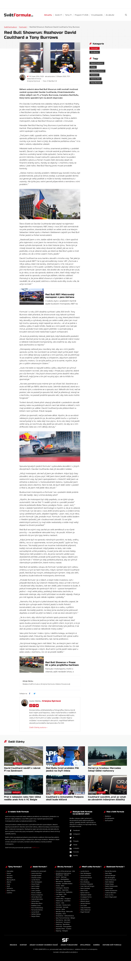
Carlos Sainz (35, 901)
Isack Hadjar (35, 886)
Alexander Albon (36, 903)
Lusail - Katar (60, 896)
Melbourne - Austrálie (63, 901)
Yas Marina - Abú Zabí (63, 920)
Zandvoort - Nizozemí (63, 922)
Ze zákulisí (110, 15)
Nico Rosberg (84, 882)
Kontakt (23, 945)
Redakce (108, 816)
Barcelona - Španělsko (63, 881)
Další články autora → (38, 727)
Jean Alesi (108, 873)
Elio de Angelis (110, 877)
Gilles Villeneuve (110, 880)
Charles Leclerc (36, 877)
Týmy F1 (68, 15)
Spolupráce (109, 820)
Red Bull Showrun (97, 71)
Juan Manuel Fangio (87, 886)
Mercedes (10, 871)
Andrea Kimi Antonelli (38, 871)
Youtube (76, 852)
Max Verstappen (36, 882)
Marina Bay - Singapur (63, 898)
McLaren (10, 875)
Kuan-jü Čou (109, 895)
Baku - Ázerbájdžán (62, 879)
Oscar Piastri (35, 884)
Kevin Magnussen (111, 897)
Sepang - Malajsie (62, 931)
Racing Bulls (11, 880)
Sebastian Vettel (85, 895)
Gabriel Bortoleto (37, 899)
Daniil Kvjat (109, 888)
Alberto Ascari (85, 901)
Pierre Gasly (35, 888)
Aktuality (48, 15)
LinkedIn (76, 848)
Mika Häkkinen (85, 910)
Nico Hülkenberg (37, 907)
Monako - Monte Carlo (63, 905)
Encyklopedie (97, 15)
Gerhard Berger (110, 875)
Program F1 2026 (81, 15)
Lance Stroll (35, 912)
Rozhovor (94, 75)
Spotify (75, 855)
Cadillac (9, 892)
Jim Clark (83, 905)
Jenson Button (85, 903)
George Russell (36, 875)
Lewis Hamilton (36, 873)
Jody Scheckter (85, 907)
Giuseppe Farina (85, 897)
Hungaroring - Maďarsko (64, 892)
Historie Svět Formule (112, 945)
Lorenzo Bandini (110, 892)
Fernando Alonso (37, 910)
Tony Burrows (96, 83)
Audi (8, 886)
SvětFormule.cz (10, 27)
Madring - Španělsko (63, 924)
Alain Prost (84, 890)
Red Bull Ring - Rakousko (64, 911)
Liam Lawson (35, 890)
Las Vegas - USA (61, 894)
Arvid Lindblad (36, 892)
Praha (93, 67)
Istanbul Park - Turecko (63, 928)
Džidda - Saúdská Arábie (64, 883)
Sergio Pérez (35, 916)
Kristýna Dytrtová (33, 81)
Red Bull (9, 877)
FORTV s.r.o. (36, 847)
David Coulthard (97, 63)
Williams (10, 888)
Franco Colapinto (37, 895)
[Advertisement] (65, 4)
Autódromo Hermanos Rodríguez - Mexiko (63, 874)
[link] (126, 15)
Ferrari (9, 873)
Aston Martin (11, 890)
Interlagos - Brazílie (62, 888)
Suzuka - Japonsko (62, 890)
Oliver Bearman (36, 897)
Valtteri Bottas (36, 914)
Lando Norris (35, 880)
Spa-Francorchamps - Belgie (65, 918)
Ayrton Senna (84, 892)
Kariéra (96, 945)
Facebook (76, 830)
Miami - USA (60, 903)
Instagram (76, 834)
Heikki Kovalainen (111, 890)
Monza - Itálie (60, 909)
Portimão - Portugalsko (63, 926)
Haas (8, 884)
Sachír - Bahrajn (61, 877)
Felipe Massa (109, 884)
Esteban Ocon (36, 905)
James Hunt (84, 899)
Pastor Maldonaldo (111, 886)
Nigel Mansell (85, 912)
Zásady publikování (69, 945)
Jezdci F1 (58, 15)
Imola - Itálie (60, 885)
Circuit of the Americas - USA (65, 871)
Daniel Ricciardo (110, 871)
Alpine (9, 882)
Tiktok (75, 845)
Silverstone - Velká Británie (65, 916)
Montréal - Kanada (62, 907)
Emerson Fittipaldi (86, 884)
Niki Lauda (84, 880)
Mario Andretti (85, 888)
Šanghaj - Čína (61, 913)
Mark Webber (109, 882)
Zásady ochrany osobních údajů (44, 945)
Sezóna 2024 (95, 79)
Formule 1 (23, 27)
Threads (75, 841)
